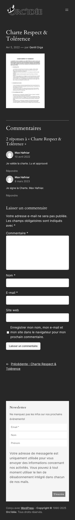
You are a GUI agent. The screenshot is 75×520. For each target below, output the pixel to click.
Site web (12, 310)
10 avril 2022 (22, 156)
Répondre (12, 170)
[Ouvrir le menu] (67, 10)
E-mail (12, 292)
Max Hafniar (22, 152)
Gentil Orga (36, 47)
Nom (10, 275)
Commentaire (17, 233)
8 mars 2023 (22, 181)
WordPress (27, 507)
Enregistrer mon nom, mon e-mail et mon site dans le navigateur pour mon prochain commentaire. (38, 332)
